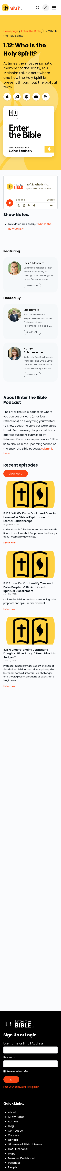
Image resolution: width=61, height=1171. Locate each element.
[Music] (17, 97)
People (12, 1167)
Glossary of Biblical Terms (25, 1144)
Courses (13, 1135)
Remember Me (17, 1071)
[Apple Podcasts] (7, 97)
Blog (11, 1126)
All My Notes (16, 1117)
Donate (13, 1140)
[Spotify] (26, 97)
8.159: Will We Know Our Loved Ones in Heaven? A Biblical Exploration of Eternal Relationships (29, 517)
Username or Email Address (23, 1043)
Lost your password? (15, 1086)
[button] (54, 8)
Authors (13, 1121)
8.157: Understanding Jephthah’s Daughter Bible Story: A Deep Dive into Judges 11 (29, 653)
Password (10, 1057)
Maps (11, 1154)
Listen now (9, 542)
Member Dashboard (21, 1158)
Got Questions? (18, 1149)
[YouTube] (36, 97)
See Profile (32, 285)
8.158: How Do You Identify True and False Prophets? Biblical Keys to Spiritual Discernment (28, 587)
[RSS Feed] (46, 97)
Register (33, 1087)
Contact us (15, 1131)
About (12, 1112)
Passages (14, 1163)
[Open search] (37, 7)
